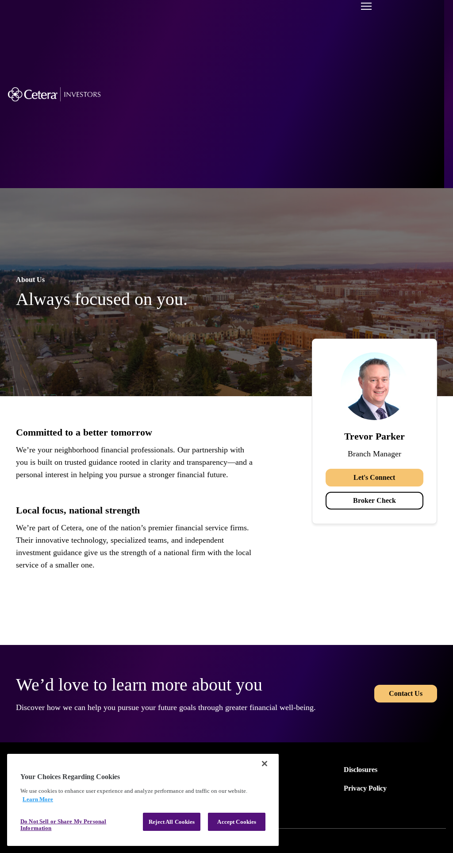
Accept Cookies (236, 821)
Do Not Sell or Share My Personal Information (63, 825)
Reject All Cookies (172, 821)
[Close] (264, 763)
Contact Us (405, 693)
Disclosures (360, 769)
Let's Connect (374, 477)
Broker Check (374, 500)
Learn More (38, 799)
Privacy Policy (365, 788)
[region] (143, 800)
